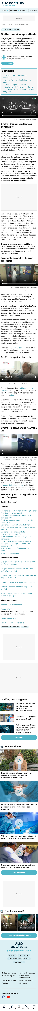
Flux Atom (23, 983)
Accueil (4, 24)
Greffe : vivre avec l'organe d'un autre (16, 541)
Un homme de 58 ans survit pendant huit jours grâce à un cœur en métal (25, 707)
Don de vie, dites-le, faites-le (12, 623)
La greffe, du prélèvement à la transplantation (19, 511)
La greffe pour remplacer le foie (13, 532)
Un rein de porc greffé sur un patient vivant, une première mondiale (18, 866)
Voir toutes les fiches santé (19, 935)
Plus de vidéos (13, 746)
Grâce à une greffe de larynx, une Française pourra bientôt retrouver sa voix (26, 728)
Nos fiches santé (14, 911)
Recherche (26, 1009)
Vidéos (11, 1009)
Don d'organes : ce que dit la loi (13, 513)
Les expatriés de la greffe (11, 534)
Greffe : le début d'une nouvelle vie (19, 87)
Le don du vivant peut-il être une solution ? (18, 582)
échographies (19, 348)
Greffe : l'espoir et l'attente (15, 84)
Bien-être (13, 10)
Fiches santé (19, 1009)
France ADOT (6, 609)
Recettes (12, 955)
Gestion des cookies (27, 973)
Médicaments (19, 962)
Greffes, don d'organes (21, 24)
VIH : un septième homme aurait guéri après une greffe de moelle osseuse (18, 837)
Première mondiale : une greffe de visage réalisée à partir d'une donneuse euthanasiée (17, 775)
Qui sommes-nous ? (9, 973)
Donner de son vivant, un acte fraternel (16, 525)
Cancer (26, 959)
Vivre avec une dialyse (10, 553)
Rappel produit (24, 955)
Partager (8, 63)
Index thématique (26, 980)
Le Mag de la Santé (15, 959)
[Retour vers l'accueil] (19, 4)
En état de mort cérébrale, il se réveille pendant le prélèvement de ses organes (19, 806)
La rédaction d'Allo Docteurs (21, 56)
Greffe (25, 627)
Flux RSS (5, 983)
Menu (34, 1009)
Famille (22, 10)
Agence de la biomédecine (12, 485)
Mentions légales (8, 976)
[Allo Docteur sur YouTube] (8, 996)
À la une (3, 1009)
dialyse (13, 395)
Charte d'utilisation (9, 980)
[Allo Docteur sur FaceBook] (3, 996)
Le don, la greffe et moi (10, 618)
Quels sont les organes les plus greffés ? (26, 717)
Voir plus (19, 737)
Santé (4, 10)
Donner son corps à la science (8, 925)
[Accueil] (19, 947)
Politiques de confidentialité (24, 977)
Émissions (33, 10)
